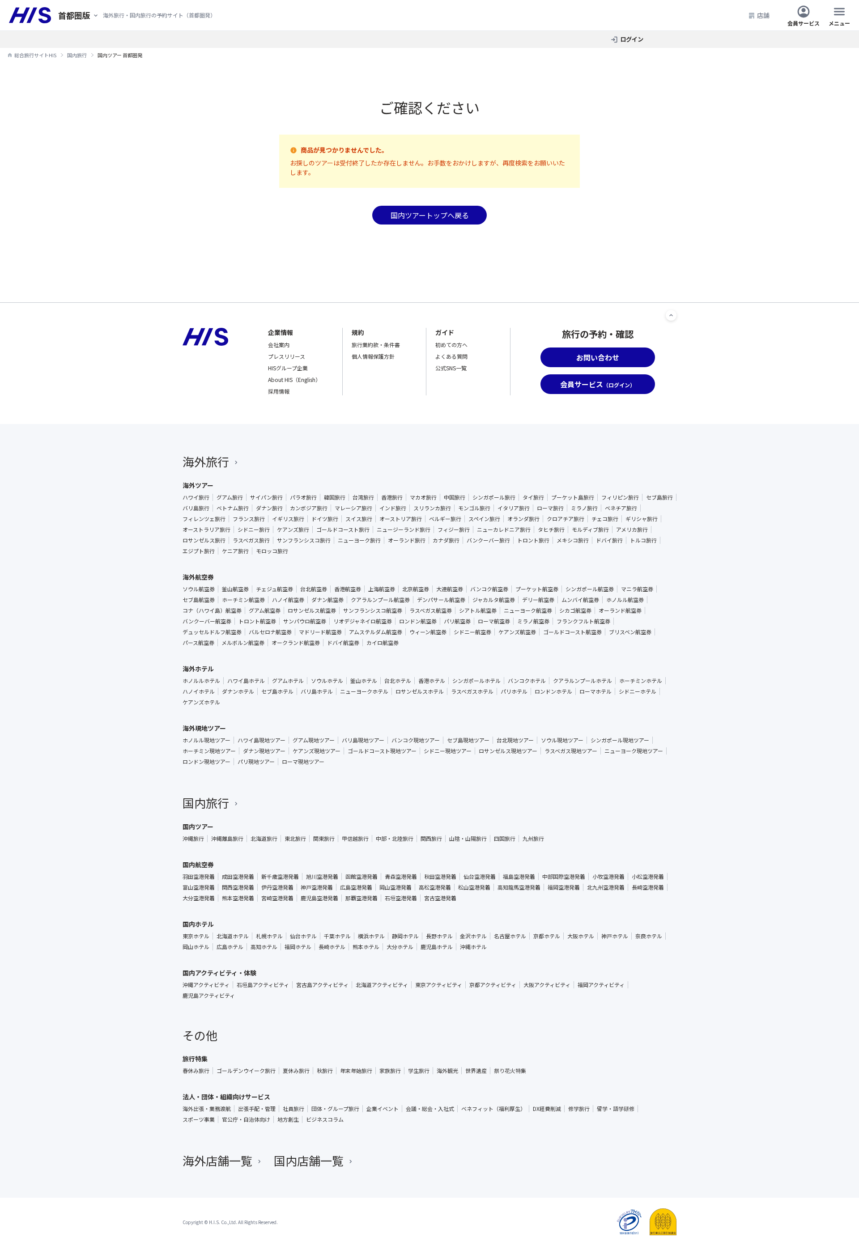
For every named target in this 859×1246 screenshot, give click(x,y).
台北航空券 (313, 589)
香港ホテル (431, 680)
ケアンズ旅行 (293, 529)
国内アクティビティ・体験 (219, 972)
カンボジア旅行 (308, 508)
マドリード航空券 (320, 632)
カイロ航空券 (382, 642)
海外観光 (447, 1070)
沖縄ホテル (473, 946)
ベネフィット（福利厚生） (493, 1108)
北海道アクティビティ (382, 984)
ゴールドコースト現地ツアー (382, 750)
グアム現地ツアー (314, 740)
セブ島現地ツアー (468, 740)
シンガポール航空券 (590, 589)
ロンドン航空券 (418, 621)
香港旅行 (392, 497)
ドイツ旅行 (324, 518)
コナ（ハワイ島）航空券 (212, 610)
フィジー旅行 (454, 529)
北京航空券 (415, 589)
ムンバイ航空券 (580, 599)
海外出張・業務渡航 (207, 1108)
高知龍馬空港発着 (519, 887)
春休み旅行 (196, 1070)
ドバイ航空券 (343, 642)
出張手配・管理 (257, 1108)
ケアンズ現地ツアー (316, 750)
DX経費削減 (547, 1108)
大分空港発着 (199, 898)
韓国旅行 (334, 497)
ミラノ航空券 (533, 621)
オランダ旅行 (523, 518)
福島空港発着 (519, 876)
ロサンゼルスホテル (419, 691)
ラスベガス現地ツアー (570, 750)
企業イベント (382, 1108)
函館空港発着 (361, 876)
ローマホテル (595, 691)
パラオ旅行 (303, 497)
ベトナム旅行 (233, 508)
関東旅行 (324, 838)
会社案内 (278, 344)
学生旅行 (419, 1070)
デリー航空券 (538, 599)
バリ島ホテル (317, 691)
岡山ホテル (196, 946)
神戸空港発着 (317, 887)
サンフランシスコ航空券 (372, 610)
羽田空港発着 (199, 876)
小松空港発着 (648, 876)
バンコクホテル (527, 680)
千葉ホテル (337, 936)
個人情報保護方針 (373, 356)
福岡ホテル (298, 946)
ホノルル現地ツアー (206, 740)
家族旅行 (390, 1070)
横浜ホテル (371, 936)
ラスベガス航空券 (430, 610)
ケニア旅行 (235, 551)
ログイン (631, 39)
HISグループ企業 (288, 368)
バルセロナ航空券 (270, 632)
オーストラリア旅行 (206, 529)
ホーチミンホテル (640, 680)
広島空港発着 (356, 887)
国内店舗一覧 (309, 1160)
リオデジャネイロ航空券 (362, 621)
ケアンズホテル (201, 702)
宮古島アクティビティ (322, 984)
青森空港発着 (401, 876)
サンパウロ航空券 (304, 621)
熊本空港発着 (238, 898)
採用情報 (278, 391)
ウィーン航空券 (428, 632)
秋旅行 (325, 1070)
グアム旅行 (230, 497)
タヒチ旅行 (551, 529)
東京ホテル (196, 936)
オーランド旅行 (406, 540)
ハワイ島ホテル (246, 680)
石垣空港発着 (401, 898)
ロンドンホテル (553, 691)
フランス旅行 (249, 518)
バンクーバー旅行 (488, 540)
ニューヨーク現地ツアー (633, 750)
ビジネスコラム (325, 1119)
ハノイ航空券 (288, 599)
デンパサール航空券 (441, 599)
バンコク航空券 (489, 589)
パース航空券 (198, 642)
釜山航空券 (235, 589)
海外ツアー (198, 485)
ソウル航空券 (199, 589)
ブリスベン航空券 (630, 632)
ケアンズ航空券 (517, 632)
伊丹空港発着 (277, 887)
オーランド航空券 (620, 610)
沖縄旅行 (193, 838)
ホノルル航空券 (625, 599)
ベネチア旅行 (621, 508)
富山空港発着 (199, 887)
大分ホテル (400, 946)
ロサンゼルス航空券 (312, 610)
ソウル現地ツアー (562, 740)
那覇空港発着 (361, 898)
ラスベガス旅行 (251, 540)
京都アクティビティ (492, 984)
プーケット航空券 (536, 589)
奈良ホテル (648, 936)
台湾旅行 (363, 497)
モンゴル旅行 (474, 508)
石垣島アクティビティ (263, 984)
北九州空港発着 (606, 887)
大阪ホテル (580, 936)
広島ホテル (230, 946)
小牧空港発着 (608, 876)
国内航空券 (198, 864)
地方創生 (288, 1119)
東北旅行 (295, 838)
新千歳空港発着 (280, 876)
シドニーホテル (637, 691)
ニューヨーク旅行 (359, 540)
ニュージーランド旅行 (403, 529)
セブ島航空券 (199, 599)
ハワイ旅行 (196, 497)
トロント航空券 (257, 621)
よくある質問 (451, 356)
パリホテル (514, 691)
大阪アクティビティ (546, 984)
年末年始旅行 (356, 1070)
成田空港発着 (238, 876)
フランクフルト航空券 (583, 621)
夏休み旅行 (296, 1070)
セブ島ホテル (277, 691)
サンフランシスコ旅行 (304, 540)
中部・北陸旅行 (394, 838)
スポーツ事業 (199, 1119)
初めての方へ (451, 344)
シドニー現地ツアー (448, 750)
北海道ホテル (233, 936)
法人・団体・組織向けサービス (226, 1096)
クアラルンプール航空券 (380, 599)
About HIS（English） (294, 379)
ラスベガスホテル (472, 691)
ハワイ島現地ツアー (261, 740)
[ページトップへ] (671, 315)
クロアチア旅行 (565, 518)
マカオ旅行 (423, 497)
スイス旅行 (358, 518)
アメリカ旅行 (632, 529)
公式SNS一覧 (451, 368)
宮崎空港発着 (277, 898)
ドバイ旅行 (609, 540)
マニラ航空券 (637, 589)
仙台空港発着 (480, 876)
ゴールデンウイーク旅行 (246, 1070)
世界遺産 (476, 1070)
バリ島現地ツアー (363, 740)
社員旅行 (293, 1108)
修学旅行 (579, 1108)
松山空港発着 (474, 887)
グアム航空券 (265, 610)
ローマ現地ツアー (303, 761)
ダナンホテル (238, 691)
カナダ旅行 (446, 540)
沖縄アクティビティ (206, 984)
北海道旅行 (264, 838)
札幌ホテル (269, 936)
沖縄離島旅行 (227, 838)
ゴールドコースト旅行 (343, 529)
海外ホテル (198, 668)
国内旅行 (206, 802)
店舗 (763, 15)
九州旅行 (533, 838)
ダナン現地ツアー (264, 750)
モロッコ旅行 (272, 551)
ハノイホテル (199, 691)
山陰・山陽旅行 (468, 838)
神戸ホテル (614, 936)
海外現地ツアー (204, 728)
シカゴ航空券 (575, 610)
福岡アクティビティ (601, 984)
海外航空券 (198, 576)
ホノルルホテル (201, 680)
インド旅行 (392, 508)
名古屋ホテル (510, 936)
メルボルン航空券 (242, 642)
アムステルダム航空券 (375, 632)
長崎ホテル (332, 946)
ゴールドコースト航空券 (572, 632)
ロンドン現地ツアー (206, 761)
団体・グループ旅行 (335, 1108)
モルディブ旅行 (590, 529)
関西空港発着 (238, 887)
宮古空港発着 (440, 898)
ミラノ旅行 (584, 508)
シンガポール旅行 (493, 497)
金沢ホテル (473, 936)
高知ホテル (264, 946)
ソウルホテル (327, 680)
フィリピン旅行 (620, 497)
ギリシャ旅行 (641, 518)
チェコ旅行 (604, 518)
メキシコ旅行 (573, 540)
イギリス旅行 (288, 518)
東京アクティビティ (438, 984)
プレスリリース (286, 356)
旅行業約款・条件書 (376, 344)
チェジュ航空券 (274, 589)
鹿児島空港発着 (319, 898)
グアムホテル (288, 680)
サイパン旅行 (266, 497)
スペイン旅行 (484, 518)
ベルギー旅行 (445, 518)
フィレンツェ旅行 (204, 518)
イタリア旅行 (514, 508)
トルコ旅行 (643, 540)
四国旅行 (504, 838)
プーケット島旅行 (572, 497)
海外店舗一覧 (217, 1160)
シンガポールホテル (476, 680)
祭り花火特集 (510, 1070)
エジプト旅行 (199, 551)
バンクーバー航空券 (207, 621)
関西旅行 (431, 838)
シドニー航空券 (472, 632)
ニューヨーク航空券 (528, 610)
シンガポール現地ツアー (620, 740)
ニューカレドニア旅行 (504, 529)
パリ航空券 (457, 621)
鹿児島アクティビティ (209, 995)
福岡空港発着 (564, 887)
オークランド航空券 (296, 642)
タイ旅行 (533, 497)
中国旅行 (454, 497)
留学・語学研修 (615, 1108)
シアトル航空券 (478, 610)
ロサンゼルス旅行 (204, 540)
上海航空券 (381, 589)
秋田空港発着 (440, 876)
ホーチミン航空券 (243, 599)
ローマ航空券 (494, 621)
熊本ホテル (366, 946)
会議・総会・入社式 (430, 1108)
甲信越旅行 (355, 838)
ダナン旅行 (269, 508)
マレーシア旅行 (353, 508)
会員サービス (803, 22)
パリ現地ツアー (256, 761)
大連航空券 (449, 589)
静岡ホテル (405, 936)
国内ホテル (198, 924)
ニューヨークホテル (364, 691)
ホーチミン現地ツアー (209, 750)
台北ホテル (397, 680)
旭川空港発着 (322, 876)
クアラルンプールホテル (582, 680)
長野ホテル (439, 936)
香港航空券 (347, 589)
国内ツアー (198, 826)
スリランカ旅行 (432, 508)
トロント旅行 (533, 540)
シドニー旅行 (254, 529)
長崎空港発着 (648, 887)
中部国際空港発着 (563, 876)
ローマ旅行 (550, 508)
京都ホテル (546, 936)
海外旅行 (206, 461)
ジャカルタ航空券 (493, 599)
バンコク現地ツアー (415, 740)
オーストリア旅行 (400, 518)
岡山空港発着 (395, 887)
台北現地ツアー (515, 740)
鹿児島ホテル (437, 946)
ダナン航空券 (327, 599)
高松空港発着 (435, 887)
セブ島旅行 (659, 497)
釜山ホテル (363, 680)
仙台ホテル (303, 936)
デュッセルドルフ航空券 (212, 632)
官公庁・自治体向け (246, 1119)
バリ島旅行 (196, 508)
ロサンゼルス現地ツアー (508, 750)
